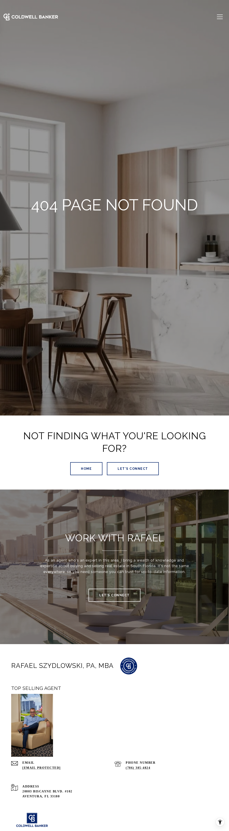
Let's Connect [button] (114, 595)
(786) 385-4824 (138, 768)
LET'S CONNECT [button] (133, 468)
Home (86, 468)
